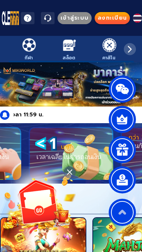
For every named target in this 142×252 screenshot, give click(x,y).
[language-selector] (137, 18)
